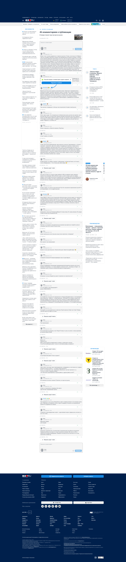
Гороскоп (56, 17)
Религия (75, 495)
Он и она (75, 482)
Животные (43, 495)
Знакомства (41, 17)
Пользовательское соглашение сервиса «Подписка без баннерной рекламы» (78, 553)
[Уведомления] (99, 20)
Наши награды (25, 488)
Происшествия (76, 488)
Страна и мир (91, 486)
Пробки (63, 20)
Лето (59, 488)
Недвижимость (26, 17)
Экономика (91, 490)
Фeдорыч (45, 141)
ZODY (68, 17)
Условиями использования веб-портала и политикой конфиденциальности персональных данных (82, 545)
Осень (74, 484)
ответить (43, 101)
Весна (42, 486)
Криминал (60, 484)
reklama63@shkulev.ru (86, 537)
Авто (42, 482)
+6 (77, 325)
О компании (25, 486)
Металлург (45, 194)
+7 (77, 346)
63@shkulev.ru (36, 546)
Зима (59, 482)
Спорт (89, 482)
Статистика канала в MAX (28, 497)
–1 (81, 278)
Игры (71, 17)
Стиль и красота (92, 484)
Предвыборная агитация (28, 495)
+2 (77, 165)
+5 (77, 191)
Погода (46, 17)
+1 (77, 84)
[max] (52, 506)
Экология (90, 488)
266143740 (45, 87)
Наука (59, 492)
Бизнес (43, 484)
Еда (42, 492)
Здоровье (43, 497)
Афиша (50, 17)
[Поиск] (96, 20)
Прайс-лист (25, 484)
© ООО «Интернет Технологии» (28, 557)
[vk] (46, 506)
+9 (77, 260)
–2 (81, 416)
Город (42, 488)
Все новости (29, 29)
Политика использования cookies (70, 550)
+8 (77, 304)
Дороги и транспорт (45, 490)
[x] (56, 506)
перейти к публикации (47, 29)
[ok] (49, 506)
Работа (75, 490)
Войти (45, 48)
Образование (61, 497)
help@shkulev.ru (31, 548)
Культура (60, 486)
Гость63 (44, 398)
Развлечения (76, 492)
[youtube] (59, 506)
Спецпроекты (91, 492)
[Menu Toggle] (23, 20)
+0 (77, 72)
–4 (81, 391)
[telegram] (42, 506)
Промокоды (34, 17)
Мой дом (60, 490)
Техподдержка (25, 492)
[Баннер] (96, 24)
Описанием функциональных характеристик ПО (73, 544)
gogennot (44, 103)
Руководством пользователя (69, 543)
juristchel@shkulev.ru (52, 547)
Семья (74, 497)
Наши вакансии (26, 490)
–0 (81, 72)
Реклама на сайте (26, 482)
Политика (75, 486)
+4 (77, 156)
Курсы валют (62, 17)
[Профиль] (102, 20)
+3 (77, 182)
